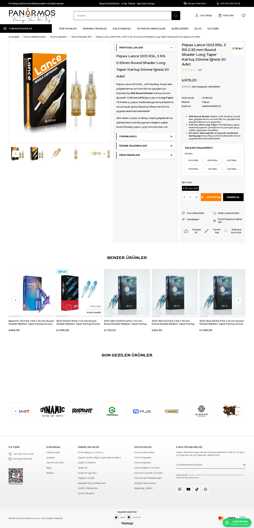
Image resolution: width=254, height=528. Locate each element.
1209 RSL (193, 169)
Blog (48, 467)
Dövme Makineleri (144, 452)
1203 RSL (193, 160)
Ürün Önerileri (129, 155)
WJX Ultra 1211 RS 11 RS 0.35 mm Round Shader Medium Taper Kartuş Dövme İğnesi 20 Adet (221, 322)
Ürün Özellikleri (131, 47)
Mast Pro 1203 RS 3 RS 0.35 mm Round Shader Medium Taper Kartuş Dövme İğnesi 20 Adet (31, 322)
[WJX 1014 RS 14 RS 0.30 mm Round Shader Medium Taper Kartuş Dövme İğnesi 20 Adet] (79, 292)
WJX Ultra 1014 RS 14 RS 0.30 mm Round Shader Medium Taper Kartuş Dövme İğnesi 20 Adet (125, 322)
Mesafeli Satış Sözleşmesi (92, 483)
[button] (14, 316)
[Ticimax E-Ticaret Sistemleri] (127, 524)
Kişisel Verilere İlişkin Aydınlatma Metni (99, 457)
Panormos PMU (55, 462)
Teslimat (82, 467)
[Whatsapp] (205, 489)
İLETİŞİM (213, 28)
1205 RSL (212, 160)
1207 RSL (232, 160)
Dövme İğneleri (142, 462)
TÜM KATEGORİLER (20, 28)
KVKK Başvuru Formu (90, 452)
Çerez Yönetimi (86, 493)
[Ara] (176, 15)
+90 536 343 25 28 (23, 453)
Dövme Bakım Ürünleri (147, 467)
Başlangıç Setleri (143, 488)
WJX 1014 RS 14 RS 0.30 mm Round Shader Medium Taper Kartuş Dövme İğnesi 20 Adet (78, 322)
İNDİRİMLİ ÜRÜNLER (95, 28)
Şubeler (50, 457)
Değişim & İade (86, 478)
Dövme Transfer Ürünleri (148, 473)
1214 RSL (232, 169)
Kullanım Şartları (87, 473)
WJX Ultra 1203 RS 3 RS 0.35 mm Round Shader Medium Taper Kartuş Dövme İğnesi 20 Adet (173, 322)
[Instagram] (179, 489)
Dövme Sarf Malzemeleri (148, 478)
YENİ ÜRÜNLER (68, 28)
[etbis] (16, 476)
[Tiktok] (197, 489)
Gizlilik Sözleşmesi (88, 488)
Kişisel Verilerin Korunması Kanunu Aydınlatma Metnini (216, 475)
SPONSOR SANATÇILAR (151, 28)
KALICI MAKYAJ (122, 28)
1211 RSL (212, 169)
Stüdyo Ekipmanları (145, 483)
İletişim (50, 473)
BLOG (198, 28)
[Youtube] (188, 489)
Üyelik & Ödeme (86, 462)
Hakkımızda (53, 452)
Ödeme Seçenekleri (133, 145)
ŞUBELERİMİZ (180, 28)
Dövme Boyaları (143, 457)
